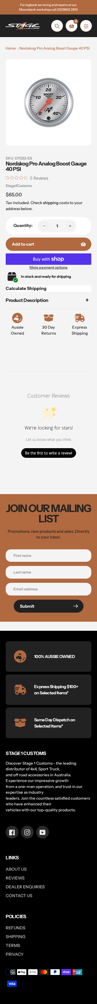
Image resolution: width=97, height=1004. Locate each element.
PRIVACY (15, 954)
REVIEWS (15, 878)
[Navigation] (86, 26)
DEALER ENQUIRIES (25, 886)
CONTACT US (19, 895)
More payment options (48, 267)
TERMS (13, 945)
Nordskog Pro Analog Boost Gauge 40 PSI (54, 48)
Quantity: (23, 225)
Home (11, 48)
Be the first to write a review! (48, 453)
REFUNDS (15, 927)
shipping (50, 202)
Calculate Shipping (26, 288)
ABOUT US (16, 869)
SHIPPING (15, 936)
